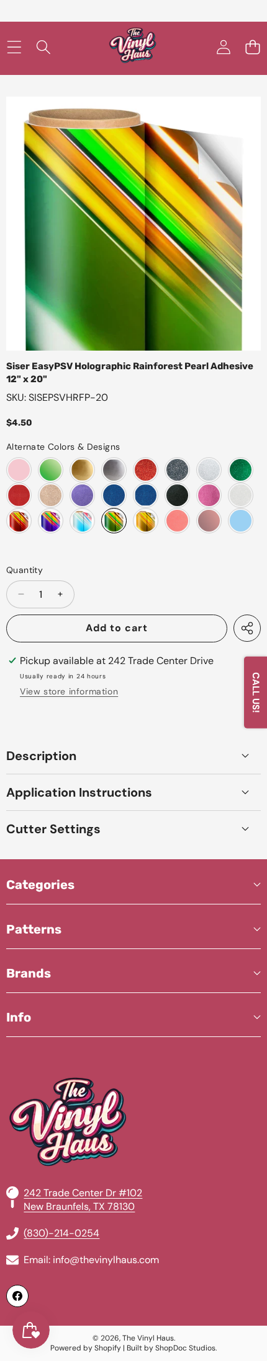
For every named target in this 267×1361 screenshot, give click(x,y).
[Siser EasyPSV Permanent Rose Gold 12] (209, 521)
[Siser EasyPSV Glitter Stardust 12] (240, 495)
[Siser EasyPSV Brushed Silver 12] (114, 470)
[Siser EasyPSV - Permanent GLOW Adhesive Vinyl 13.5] (50, 470)
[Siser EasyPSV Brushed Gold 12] (82, 470)
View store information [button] (69, 691)
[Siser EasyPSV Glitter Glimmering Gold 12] (50, 495)
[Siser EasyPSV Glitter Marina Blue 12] (145, 495)
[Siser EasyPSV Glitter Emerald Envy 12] (240, 470)
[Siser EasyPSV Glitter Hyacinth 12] (82, 495)
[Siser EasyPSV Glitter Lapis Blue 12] (114, 495)
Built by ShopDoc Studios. (172, 1348)
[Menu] (14, 47)
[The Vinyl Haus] (133, 47)
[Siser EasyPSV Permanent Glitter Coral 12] (177, 521)
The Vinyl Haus (148, 1338)
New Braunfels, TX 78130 (79, 1206)
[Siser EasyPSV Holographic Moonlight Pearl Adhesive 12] (50, 521)
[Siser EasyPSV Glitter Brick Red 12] (145, 470)
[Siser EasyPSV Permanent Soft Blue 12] (240, 521)
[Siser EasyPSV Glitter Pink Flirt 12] (209, 495)
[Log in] (223, 47)
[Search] (43, 47)
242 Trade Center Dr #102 (83, 1192)
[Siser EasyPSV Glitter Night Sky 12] (177, 495)
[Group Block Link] (133, 1092)
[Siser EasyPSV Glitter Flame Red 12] (19, 495)
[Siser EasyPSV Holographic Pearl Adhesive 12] (82, 521)
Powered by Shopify (85, 1348)
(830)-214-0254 (61, 1233)
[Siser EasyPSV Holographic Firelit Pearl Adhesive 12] (19, 521)
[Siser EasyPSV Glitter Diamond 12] (209, 470)
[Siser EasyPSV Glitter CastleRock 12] (177, 470)
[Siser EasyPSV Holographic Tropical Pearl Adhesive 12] (145, 521)
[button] (252, 47)
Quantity (24, 569)
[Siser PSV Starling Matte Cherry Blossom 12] (19, 470)
